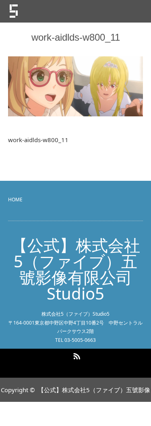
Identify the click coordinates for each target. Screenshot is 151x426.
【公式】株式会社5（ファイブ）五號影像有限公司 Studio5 (75, 269)
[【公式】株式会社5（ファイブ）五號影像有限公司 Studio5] (56, 11)
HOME (15, 199)
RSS (76, 355)
